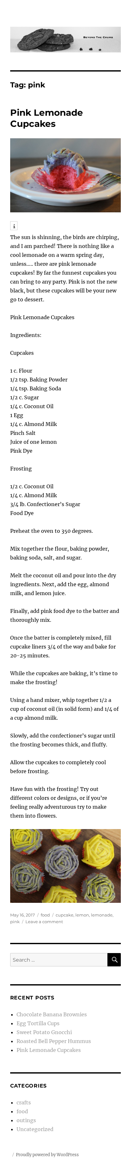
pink (15, 921)
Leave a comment (44, 921)
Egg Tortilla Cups (38, 1023)
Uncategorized (35, 1129)
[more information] (13, 226)
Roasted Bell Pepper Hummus (54, 1041)
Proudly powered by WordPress (47, 1154)
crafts (24, 1102)
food (45, 914)
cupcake (64, 914)
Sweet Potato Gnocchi (44, 1032)
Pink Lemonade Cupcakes (46, 118)
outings (26, 1120)
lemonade (102, 914)
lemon (82, 914)
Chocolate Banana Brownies (52, 1014)
